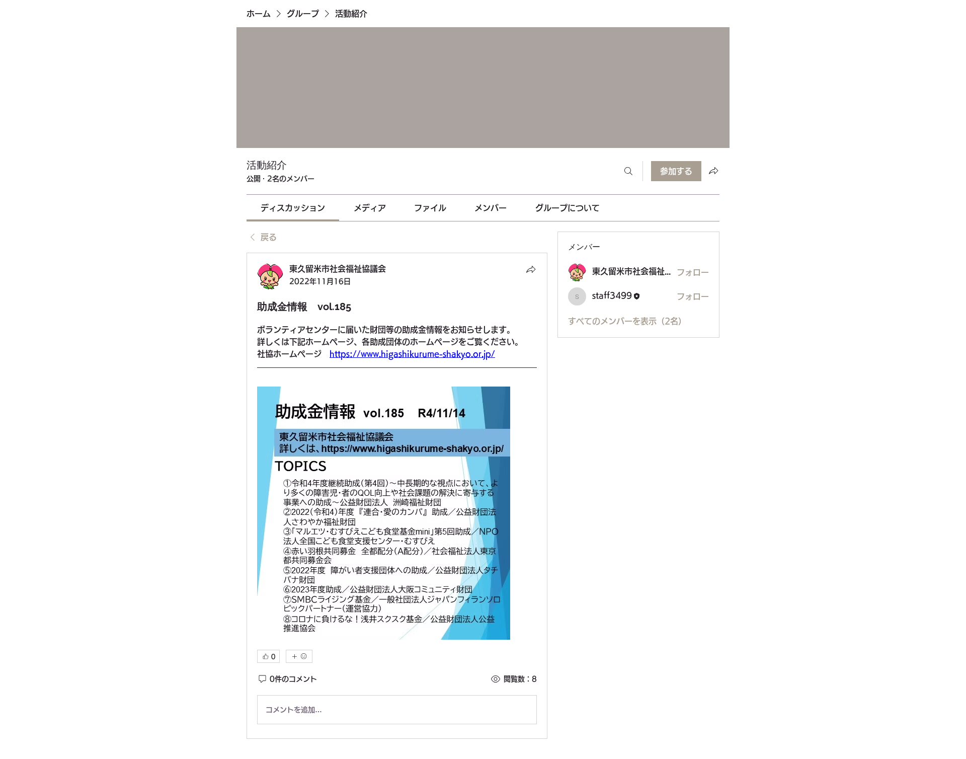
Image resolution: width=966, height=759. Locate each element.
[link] (293, 208)
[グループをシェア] (713, 171)
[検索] (628, 171)
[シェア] (531, 269)
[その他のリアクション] (299, 656)
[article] (397, 496)
